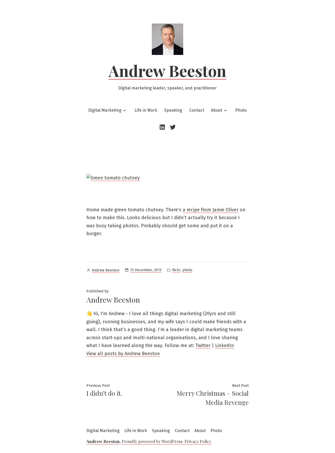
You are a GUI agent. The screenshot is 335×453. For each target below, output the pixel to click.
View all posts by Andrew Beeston (123, 353)
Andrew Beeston (167, 70)
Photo (241, 110)
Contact (196, 110)
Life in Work (146, 110)
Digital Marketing (104, 110)
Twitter (203, 345)
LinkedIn (224, 345)
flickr (176, 270)
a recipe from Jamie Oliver (210, 210)
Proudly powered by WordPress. (153, 441)
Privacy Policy (198, 441)
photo (187, 270)
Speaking (173, 110)
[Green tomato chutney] (113, 178)
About (216, 110)
